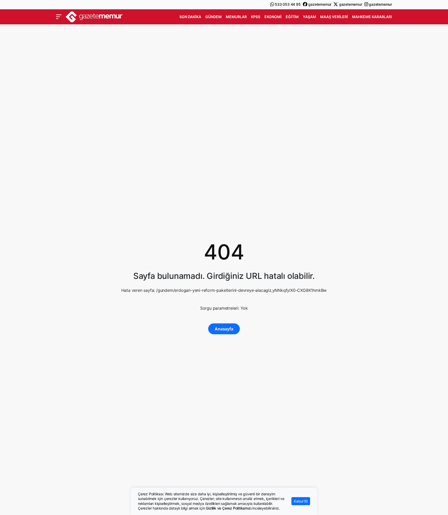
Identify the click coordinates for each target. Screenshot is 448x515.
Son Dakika (190, 16)
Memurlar (236, 16)
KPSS (255, 16)
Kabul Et (301, 501)
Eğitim (292, 16)
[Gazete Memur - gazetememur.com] (94, 16)
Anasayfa (224, 328)
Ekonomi (273, 16)
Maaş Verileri (334, 16)
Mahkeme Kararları (372, 16)
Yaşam (309, 16)
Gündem (213, 16)
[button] (58, 17)
